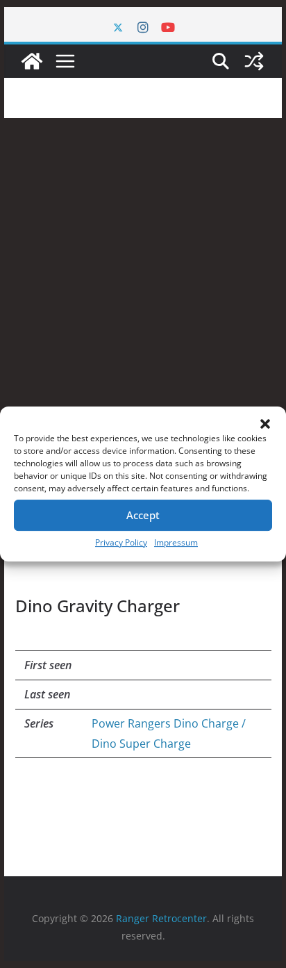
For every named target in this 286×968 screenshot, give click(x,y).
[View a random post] (254, 61)
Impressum (176, 542)
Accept (143, 515)
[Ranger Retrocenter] (32, 61)
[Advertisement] (143, 268)
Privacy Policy (121, 542)
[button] (265, 424)
